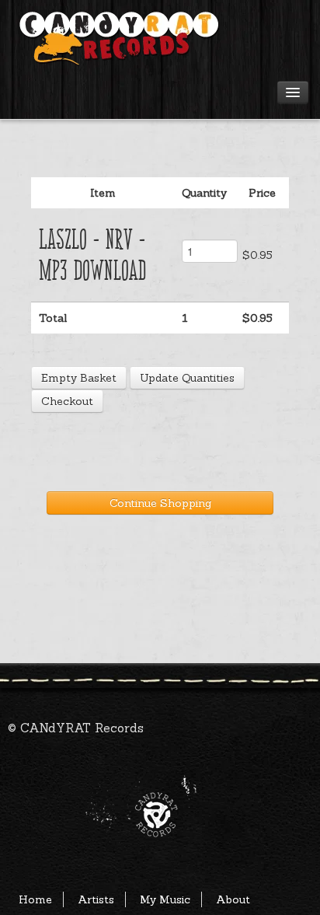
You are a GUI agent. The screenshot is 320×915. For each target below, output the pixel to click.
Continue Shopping (160, 503)
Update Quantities (187, 378)
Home (35, 899)
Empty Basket (79, 378)
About (233, 899)
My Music (165, 899)
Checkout (67, 401)
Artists (96, 899)
